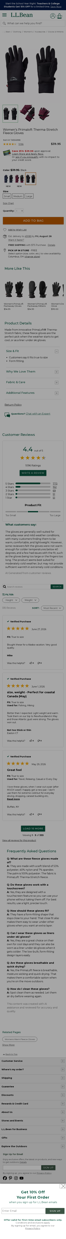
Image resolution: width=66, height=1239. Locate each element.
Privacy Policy (32, 1228)
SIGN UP (55, 1211)
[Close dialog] (62, 1186)
